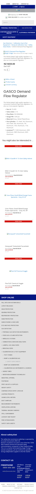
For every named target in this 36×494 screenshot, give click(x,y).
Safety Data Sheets (13, 361)
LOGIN (16, 7)
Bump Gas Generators (11, 365)
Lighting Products (7, 394)
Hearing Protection (8, 312)
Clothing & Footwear (27, 32)
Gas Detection (27, 28)
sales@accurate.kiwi (8, 471)
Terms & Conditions (8, 486)
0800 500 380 (8, 467)
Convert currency (11, 85)
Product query (10, 82)
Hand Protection (7, 319)
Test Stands (8, 355)
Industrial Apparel (8, 378)
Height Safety (6, 387)
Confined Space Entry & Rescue (12, 391)
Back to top (11, 484)
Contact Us (18, 488)
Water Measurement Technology (14, 374)
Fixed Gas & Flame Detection (12, 335)
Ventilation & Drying (8, 407)
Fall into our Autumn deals (10, 302)
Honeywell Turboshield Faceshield (17, 246)
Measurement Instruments (10, 404)
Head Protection (7, 309)
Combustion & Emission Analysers (14, 342)
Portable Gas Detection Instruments (15, 332)
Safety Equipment (9, 37)
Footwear (4, 381)
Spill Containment (7, 413)
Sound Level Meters (8, 397)
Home (3, 484)
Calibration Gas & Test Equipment (14, 351)
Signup (22, 7)
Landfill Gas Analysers (11, 345)
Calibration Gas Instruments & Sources (18, 368)
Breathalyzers (8, 348)
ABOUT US (15, 4)
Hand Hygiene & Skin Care (10, 322)
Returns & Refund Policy (25, 486)
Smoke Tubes (7, 371)
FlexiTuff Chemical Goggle (14, 283)
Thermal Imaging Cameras (10, 410)
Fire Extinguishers (7, 420)
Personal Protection (9, 28)
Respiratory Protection (9, 315)
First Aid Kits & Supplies (9, 384)
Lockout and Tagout (8, 417)
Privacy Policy (29, 484)
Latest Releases (7, 306)
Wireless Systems (9, 338)
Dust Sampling (6, 400)
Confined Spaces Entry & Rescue (9, 32)
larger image (9, 53)
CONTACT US (24, 4)
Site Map (19, 484)
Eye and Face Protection (10, 325)
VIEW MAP (19, 476)
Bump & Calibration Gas (12, 358)
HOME (8, 4)
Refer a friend (10, 79)
